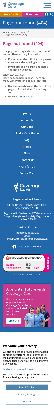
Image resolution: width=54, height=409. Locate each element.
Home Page (26, 96)
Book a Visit (33, 14)
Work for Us (11, 14)
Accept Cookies (27, 387)
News (27, 146)
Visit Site (14, 321)
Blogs (27, 153)
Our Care (27, 127)
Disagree (27, 401)
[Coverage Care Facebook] (46, 14)
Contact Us (27, 160)
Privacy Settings (27, 394)
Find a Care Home (27, 133)
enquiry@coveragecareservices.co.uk (27, 238)
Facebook (36, 246)
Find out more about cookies (19, 369)
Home (27, 113)
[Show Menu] (47, 5)
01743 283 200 (31, 232)
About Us (27, 120)
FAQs (27, 140)
